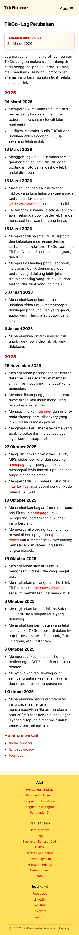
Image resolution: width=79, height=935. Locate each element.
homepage (17, 464)
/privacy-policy (21, 749)
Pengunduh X (39, 812)
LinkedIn (39, 899)
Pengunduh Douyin (39, 795)
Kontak (40, 876)
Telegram (39, 911)
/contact (16, 755)
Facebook (39, 893)
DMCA (39, 847)
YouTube (39, 905)
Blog (39, 836)
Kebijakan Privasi (39, 864)
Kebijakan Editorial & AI (39, 841)
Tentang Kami (39, 870)
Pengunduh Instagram (40, 807)
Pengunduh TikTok (39, 789)
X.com (39, 916)
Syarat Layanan (39, 859)
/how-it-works (20, 743)
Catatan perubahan (40, 853)
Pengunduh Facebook (39, 801)
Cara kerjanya (40, 830)
